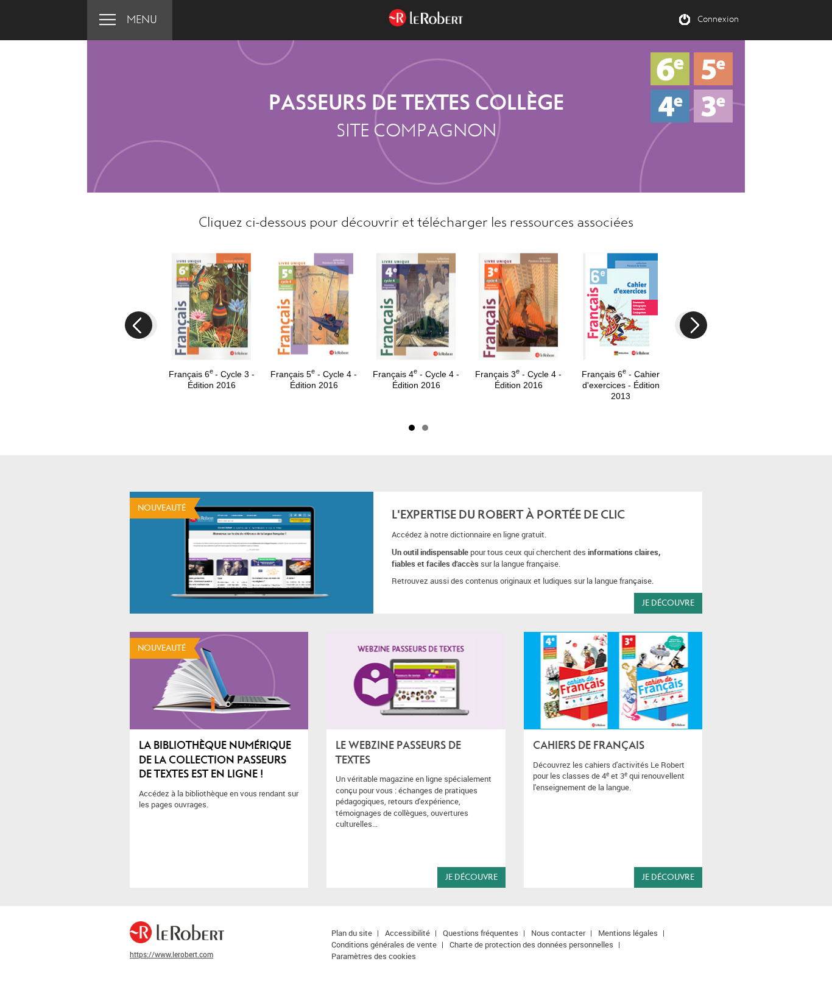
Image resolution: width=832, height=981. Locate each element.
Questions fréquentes (480, 932)
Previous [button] (138, 325)
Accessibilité (407, 932)
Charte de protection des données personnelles (531, 944)
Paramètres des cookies (373, 956)
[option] (211, 316)
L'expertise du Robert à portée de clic (508, 515)
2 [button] (425, 428)
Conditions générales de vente (384, 944)
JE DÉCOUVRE (471, 877)
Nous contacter (558, 932)
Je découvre (668, 603)
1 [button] (412, 428)
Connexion (718, 19)
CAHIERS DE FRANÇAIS (588, 745)
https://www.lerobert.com (171, 954)
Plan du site (351, 932)
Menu (142, 19)
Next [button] (693, 325)
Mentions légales (628, 932)
